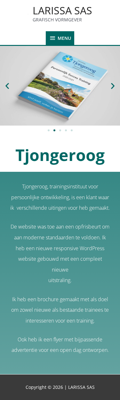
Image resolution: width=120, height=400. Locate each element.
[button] (7, 86)
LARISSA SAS (62, 10)
